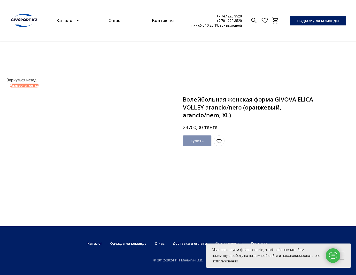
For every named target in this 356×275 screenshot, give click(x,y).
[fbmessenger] (264, 20)
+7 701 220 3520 (229, 21)
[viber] (254, 20)
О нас (114, 20)
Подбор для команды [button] (318, 20)
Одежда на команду (128, 243)
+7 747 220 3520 (229, 16)
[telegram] (275, 20)
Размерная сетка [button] (24, 85)
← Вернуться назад (19, 80)
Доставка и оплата (190, 243)
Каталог (66, 20)
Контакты (163, 20)
